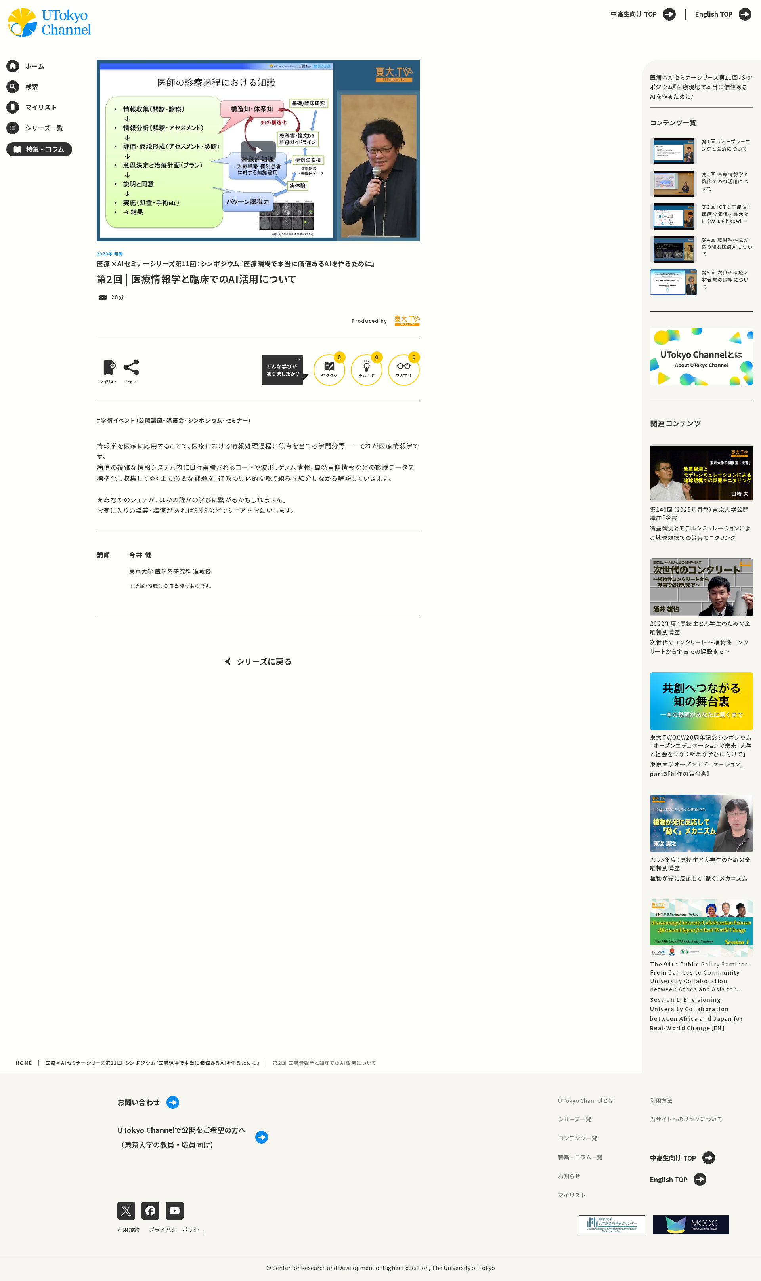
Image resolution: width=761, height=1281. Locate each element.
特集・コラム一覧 (580, 1157)
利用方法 (661, 1100)
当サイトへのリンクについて (686, 1119)
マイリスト (572, 1195)
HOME (24, 1062)
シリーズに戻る (264, 661)
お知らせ (569, 1176)
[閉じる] (300, 359)
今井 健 (140, 554)
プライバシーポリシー (177, 1229)
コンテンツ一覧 (577, 1138)
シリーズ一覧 (574, 1119)
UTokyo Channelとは (586, 1100)
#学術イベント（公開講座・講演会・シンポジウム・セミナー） (174, 420)
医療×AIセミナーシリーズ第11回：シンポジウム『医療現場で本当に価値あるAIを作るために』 (236, 263)
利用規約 (128, 1229)
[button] (329, 370)
